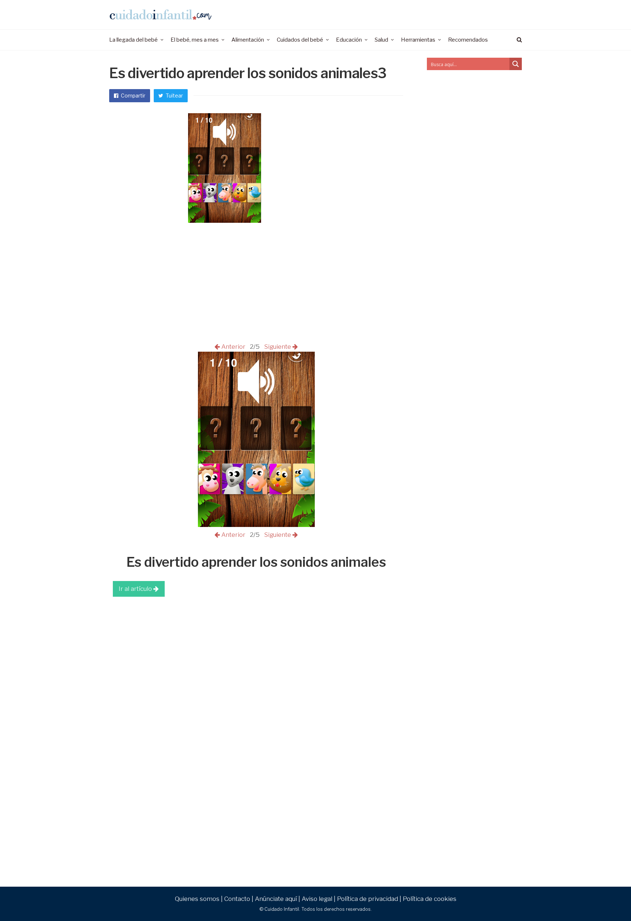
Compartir (132, 95)
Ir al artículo (136, 588)
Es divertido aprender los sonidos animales (256, 562)
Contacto (237, 898)
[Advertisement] (256, 655)
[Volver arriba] (607, 899)
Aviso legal (317, 898)
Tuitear (174, 95)
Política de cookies (429, 898)
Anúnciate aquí (276, 898)
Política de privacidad (367, 898)
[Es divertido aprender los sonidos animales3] (256, 524)
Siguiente (276, 346)
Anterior (234, 346)
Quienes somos (197, 898)
